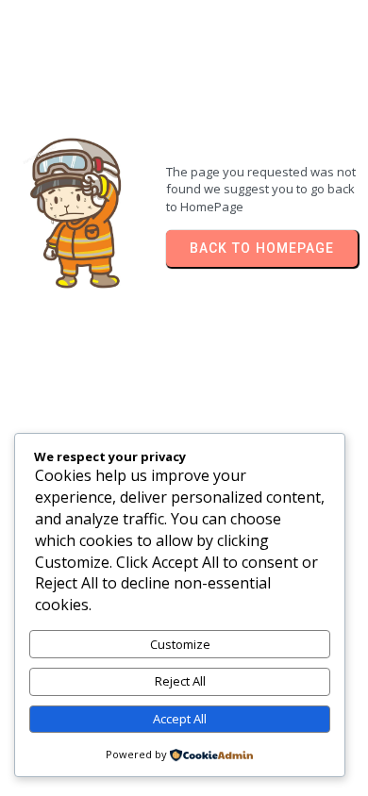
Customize (180, 644)
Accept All (180, 718)
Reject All (180, 680)
